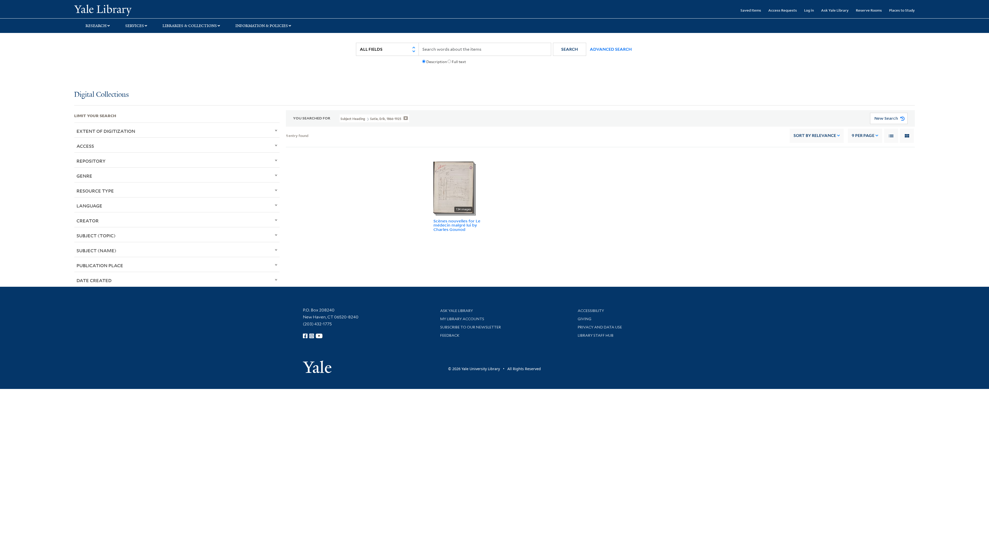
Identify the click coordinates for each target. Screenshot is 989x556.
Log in (809, 10)
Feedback (449, 335)
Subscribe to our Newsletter (470, 327)
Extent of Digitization (105, 131)
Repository (91, 161)
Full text (459, 62)
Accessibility (591, 311)
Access (85, 146)
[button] (569, 49)
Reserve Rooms (869, 10)
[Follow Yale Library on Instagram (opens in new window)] (311, 336)
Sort (815, 135)
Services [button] (134, 25)
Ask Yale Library (835, 10)
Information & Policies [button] (261, 25)
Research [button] (96, 25)
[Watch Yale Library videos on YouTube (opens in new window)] (319, 336)
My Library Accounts (462, 319)
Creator (87, 221)
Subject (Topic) (96, 235)
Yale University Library (137, 9)
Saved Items (750, 10)
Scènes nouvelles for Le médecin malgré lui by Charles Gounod (456, 225)
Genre (84, 176)
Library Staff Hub (595, 335)
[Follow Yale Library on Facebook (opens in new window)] (305, 336)
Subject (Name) (96, 250)
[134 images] (453, 187)
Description (436, 62)
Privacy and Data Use (600, 327)
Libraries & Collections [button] (190, 25)
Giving (584, 319)
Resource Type (95, 191)
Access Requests (782, 10)
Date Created (94, 280)
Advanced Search (611, 49)
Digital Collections (101, 95)
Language (89, 206)
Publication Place (99, 265)
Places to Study (902, 10)
